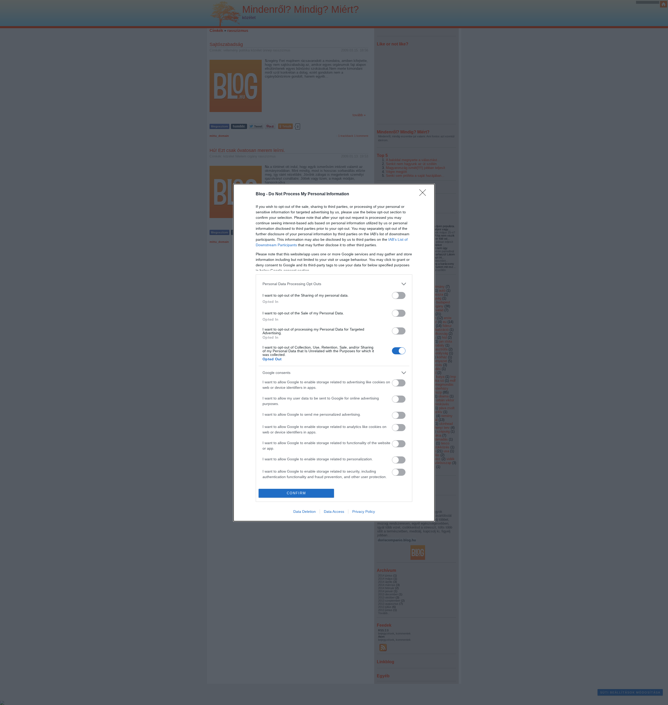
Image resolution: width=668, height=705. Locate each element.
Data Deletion (304, 511)
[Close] (424, 194)
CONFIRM (296, 493)
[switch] (398, 295)
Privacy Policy (363, 511)
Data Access (334, 511)
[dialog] (334, 352)
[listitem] (334, 284)
